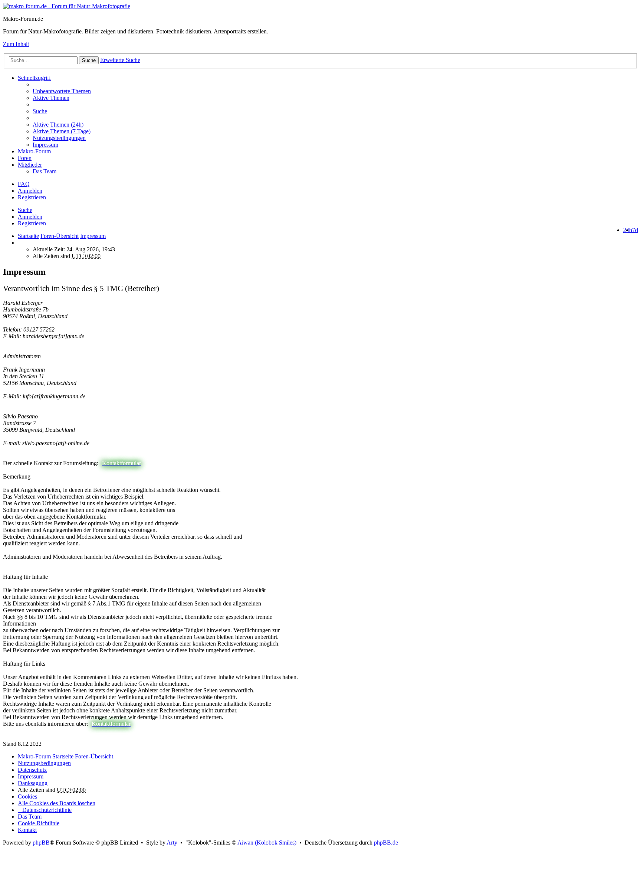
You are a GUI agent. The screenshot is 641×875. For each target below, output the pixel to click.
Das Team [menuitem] (44, 171)
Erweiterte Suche (120, 60)
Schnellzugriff (34, 78)
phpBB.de (386, 842)
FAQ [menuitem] (24, 184)
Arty (172, 842)
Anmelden (30, 216)
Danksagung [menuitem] (32, 783)
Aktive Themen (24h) (58, 124)
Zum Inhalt (16, 44)
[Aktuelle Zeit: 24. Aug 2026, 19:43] (20, 242)
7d (635, 230)
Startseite (28, 236)
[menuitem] (335, 124)
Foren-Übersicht (94, 756)
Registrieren (32, 223)
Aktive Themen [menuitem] (51, 98)
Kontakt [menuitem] (27, 830)
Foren (25, 158)
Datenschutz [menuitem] (32, 770)
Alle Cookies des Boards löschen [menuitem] (56, 803)
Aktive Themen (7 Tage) (62, 131)
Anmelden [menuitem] (30, 190)
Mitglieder (30, 164)
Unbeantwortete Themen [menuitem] (62, 91)
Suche (89, 60)
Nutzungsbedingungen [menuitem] (59, 138)
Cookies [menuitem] (27, 796)
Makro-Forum (34, 151)
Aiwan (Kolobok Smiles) (266, 842)
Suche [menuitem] (40, 111)
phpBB (41, 842)
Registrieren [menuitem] (32, 197)
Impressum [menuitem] (45, 144)
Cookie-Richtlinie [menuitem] (38, 823)
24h (627, 230)
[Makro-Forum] (66, 6)
